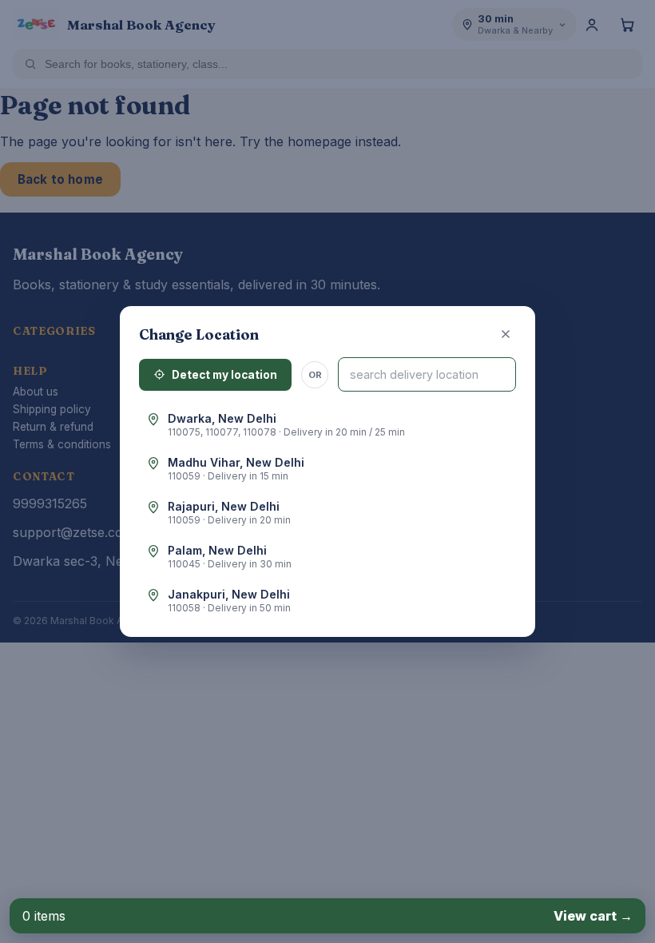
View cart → (593, 916)
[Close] (505, 334)
